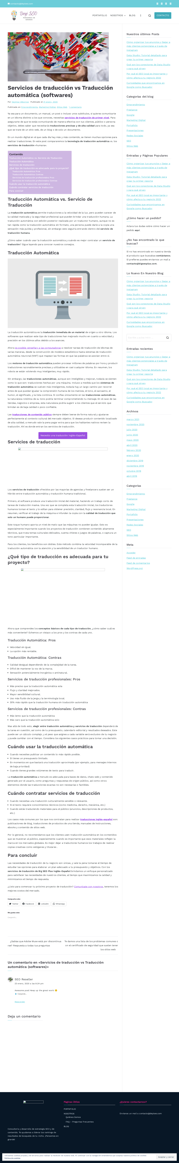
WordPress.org (135, 568)
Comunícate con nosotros (88, 886)
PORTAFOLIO (99, 15)
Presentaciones (135, 130)
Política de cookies (12, 1158)
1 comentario (75, 107)
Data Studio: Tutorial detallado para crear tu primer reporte (147, 57)
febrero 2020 (134, 450)
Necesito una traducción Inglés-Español (63, 435)
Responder (20, 1002)
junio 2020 (132, 435)
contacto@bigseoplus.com (142, 263)
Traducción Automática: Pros (26, 171)
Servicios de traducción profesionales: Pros (33, 177)
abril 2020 (132, 445)
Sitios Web (62, 107)
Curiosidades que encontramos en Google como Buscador (146, 85)
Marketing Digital (47, 107)
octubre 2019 (134, 471)
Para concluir (16, 191)
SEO (129, 140)
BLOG (132, 15)
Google (130, 115)
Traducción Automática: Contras (27, 174)
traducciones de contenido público (32, 414)
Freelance (132, 109)
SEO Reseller (24, 979)
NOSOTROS (116, 15)
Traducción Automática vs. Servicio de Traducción (35, 158)
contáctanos (163, 255)
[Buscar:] (149, 337)
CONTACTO (163, 15)
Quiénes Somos (73, 1117)
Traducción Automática (21, 161)
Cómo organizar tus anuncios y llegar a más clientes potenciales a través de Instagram (148, 46)
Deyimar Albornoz (20, 102)
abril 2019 (132, 476)
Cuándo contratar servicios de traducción (31, 187)
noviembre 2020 (135, 424)
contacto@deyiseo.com (21, 4)
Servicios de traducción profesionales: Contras (34, 180)
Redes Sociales (135, 135)
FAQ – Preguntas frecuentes (80, 1122)
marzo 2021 (133, 419)
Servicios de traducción (21, 165)
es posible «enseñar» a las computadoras (38, 348)
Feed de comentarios (138, 563)
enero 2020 (133, 455)
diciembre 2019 (135, 460)
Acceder (131, 552)
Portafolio (132, 125)
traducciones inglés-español (96, 819)
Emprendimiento (29, 107)
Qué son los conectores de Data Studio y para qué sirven (148, 66)
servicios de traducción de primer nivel (87, 117)
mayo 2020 (133, 440)
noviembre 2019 (135, 466)
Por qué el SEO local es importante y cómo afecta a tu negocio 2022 (147, 75)
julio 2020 (132, 429)
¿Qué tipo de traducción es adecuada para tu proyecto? (39, 168)
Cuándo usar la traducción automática (29, 184)
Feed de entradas (136, 558)
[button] (124, 15)
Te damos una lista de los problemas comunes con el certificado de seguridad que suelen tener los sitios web (91, 945)
